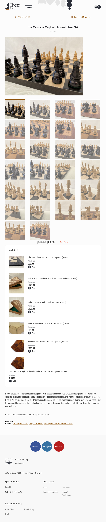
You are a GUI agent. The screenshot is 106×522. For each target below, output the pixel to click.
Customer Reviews (50, 492)
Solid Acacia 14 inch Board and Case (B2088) (47, 302)
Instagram (47, 446)
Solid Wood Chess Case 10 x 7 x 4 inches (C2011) (49, 323)
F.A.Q (7, 514)
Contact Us (66, 487)
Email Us (8, 487)
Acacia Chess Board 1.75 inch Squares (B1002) (48, 341)
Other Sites (9, 509)
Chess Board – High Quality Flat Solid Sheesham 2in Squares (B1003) (38, 371)
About (45, 487)
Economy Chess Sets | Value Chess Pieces (58, 423)
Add (33, 267)
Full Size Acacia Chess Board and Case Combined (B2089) (52, 278)
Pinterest (59, 446)
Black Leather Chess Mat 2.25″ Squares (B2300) (48, 257)
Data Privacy (29, 509)
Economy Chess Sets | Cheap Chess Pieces (28, 423)
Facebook (35, 446)
